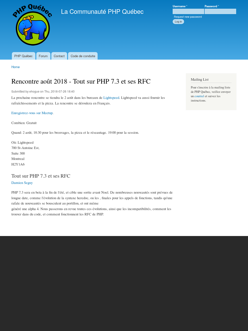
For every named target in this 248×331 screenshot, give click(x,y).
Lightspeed (111, 97)
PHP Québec (23, 56)
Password (212, 6)
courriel (199, 96)
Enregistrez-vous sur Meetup (32, 112)
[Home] (32, 26)
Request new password (188, 16)
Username (180, 6)
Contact (59, 56)
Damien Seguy (22, 182)
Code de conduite (83, 56)
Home (15, 66)
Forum (43, 56)
